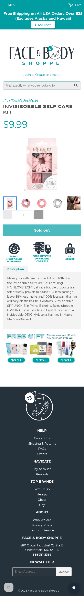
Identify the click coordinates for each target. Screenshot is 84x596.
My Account (42, 469)
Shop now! (43, 24)
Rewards (42, 474)
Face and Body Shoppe (43, 590)
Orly (42, 505)
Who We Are (42, 520)
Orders (42, 454)
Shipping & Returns (42, 443)
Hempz (42, 494)
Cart (77, 5)
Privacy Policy (42, 525)
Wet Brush (42, 489)
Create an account (48, 75)
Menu (12, 5)
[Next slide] (75, 203)
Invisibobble (20, 101)
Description (15, 269)
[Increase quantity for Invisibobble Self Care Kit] (38, 214)
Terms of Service (42, 530)
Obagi (42, 500)
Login (27, 75)
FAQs (42, 449)
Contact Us (42, 438)
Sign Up (64, 571)
